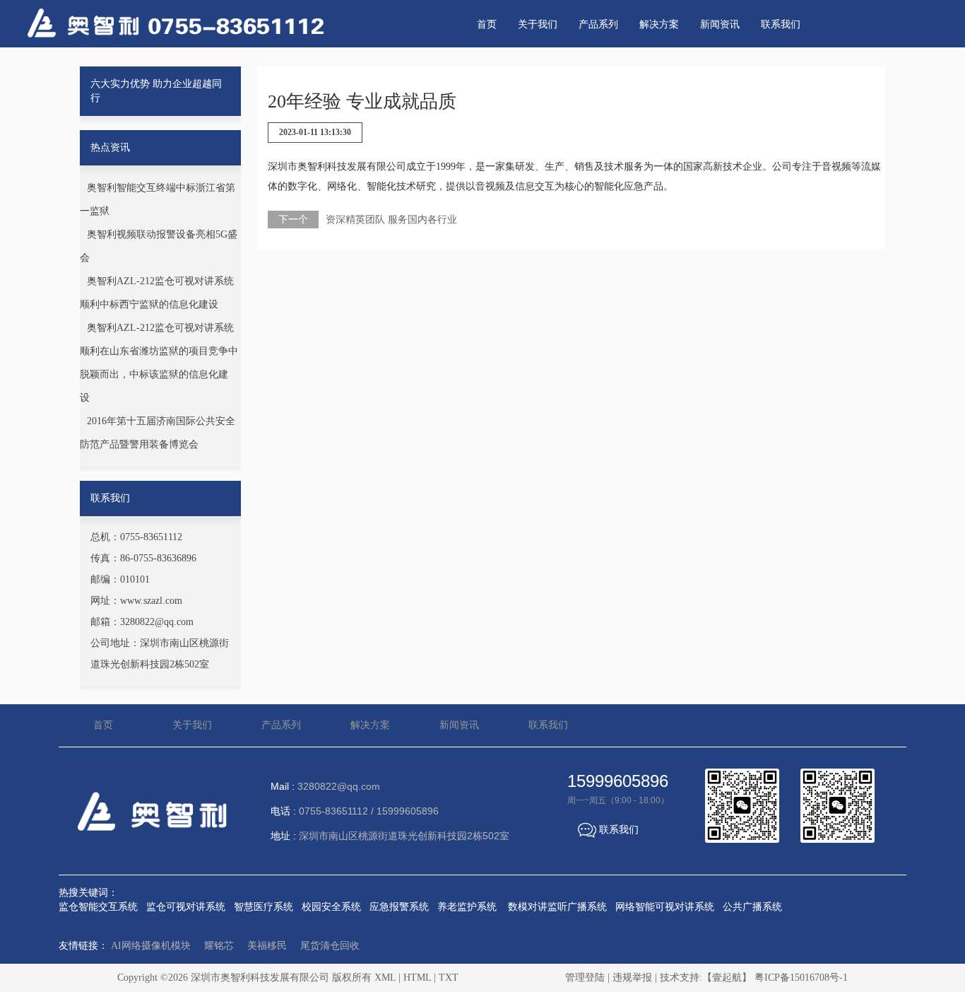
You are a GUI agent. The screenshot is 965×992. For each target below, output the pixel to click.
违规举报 (632, 977)
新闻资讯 (720, 24)
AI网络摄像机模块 (151, 945)
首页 (487, 24)
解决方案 (659, 24)
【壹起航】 (727, 977)
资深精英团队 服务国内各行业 (391, 219)
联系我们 (780, 24)
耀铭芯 (219, 945)
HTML (417, 977)
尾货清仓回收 (330, 945)
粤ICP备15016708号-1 (801, 977)
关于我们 (537, 24)
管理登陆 (585, 977)
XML (385, 977)
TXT (448, 977)
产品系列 (598, 24)
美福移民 (267, 945)
